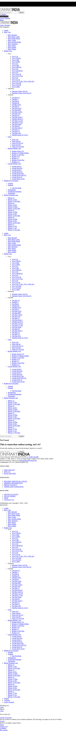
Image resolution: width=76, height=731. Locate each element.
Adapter (10, 183)
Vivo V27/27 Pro (17, 76)
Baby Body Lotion (14, 37)
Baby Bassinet (12, 35)
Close (2, 707)
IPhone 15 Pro (12, 214)
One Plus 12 (16, 129)
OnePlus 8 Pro (16, 105)
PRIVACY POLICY (10, 485)
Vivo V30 (15, 69)
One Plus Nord (16, 124)
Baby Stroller (12, 47)
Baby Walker (12, 49)
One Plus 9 (15, 106)
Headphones (12, 190)
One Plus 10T (16, 113)
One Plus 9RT (16, 110)
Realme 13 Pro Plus (18, 160)
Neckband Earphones (14, 191)
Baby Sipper (12, 45)
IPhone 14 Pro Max (14, 208)
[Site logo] (10, 10)
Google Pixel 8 (16, 166)
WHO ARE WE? (9, 470)
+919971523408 (33, 457)
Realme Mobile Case (14, 148)
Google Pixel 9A (17, 172)
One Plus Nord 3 (17, 128)
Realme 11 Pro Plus (18, 155)
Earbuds (10, 185)
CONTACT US (9, 500)
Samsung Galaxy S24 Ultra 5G (21, 93)
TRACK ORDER (9, 496)
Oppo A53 (15, 139)
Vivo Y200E (16, 87)
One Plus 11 (15, 115)
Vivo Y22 (15, 56)
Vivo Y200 (15, 65)
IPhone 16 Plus (12, 219)
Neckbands (11, 193)
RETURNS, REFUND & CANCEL (15, 481)
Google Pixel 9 (16, 170)
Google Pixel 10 (17, 177)
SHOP (6, 498)
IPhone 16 (11, 217)
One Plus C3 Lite (17, 122)
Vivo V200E (16, 62)
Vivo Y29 (15, 78)
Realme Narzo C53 (18, 151)
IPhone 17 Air (12, 228)
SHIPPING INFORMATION (13, 483)
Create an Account (6, 717)
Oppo (9, 137)
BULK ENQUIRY (10, 473)
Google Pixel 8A (17, 168)
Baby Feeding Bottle (14, 42)
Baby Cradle (12, 40)
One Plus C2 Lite (17, 121)
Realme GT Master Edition (20, 153)
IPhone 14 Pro (12, 205)
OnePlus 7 (15, 99)
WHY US (7, 472)
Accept (2, 721)
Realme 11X (16, 156)
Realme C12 (16, 162)
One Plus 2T (16, 97)
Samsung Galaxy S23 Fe (19, 91)
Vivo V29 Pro (16, 58)
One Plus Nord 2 (17, 117)
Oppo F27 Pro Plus (18, 146)
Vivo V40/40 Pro (17, 71)
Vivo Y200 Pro (16, 67)
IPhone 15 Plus (12, 212)
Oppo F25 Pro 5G (17, 143)
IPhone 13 (11, 198)
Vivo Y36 (15, 72)
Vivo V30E (15, 60)
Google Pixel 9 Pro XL (19, 175)
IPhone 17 (11, 224)
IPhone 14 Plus (12, 207)
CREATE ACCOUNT (11, 494)
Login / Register (9, 702)
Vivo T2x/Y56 (16, 74)
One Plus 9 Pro (16, 108)
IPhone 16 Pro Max (14, 223)
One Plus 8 (15, 101)
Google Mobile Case (14, 163)
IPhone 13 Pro (12, 199)
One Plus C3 (16, 131)
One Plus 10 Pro (17, 112)
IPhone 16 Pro (12, 221)
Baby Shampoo (13, 44)
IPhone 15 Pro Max (14, 215)
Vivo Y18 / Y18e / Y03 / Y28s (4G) (23, 81)
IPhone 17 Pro (12, 226)
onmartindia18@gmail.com (28, 460)
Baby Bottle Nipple (14, 38)
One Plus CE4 (16, 133)
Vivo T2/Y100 (16, 83)
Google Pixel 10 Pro (18, 179)
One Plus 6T (16, 126)
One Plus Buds (16, 188)
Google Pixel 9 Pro (18, 173)
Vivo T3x (15, 63)
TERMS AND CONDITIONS (13, 487)
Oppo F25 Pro (16, 145)
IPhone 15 (11, 210)
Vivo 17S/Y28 (16, 85)
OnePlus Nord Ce (17, 119)
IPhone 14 (11, 203)
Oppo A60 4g (16, 141)
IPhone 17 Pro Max (14, 230)
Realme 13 (15, 158)
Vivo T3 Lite (16, 79)
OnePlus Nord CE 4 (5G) (20, 135)
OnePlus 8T (15, 103)
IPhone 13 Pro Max (14, 201)
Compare (7, 700)
